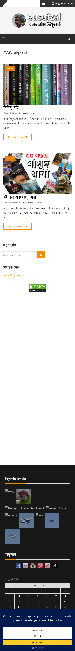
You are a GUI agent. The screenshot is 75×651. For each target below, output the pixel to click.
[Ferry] (9, 491)
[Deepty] (11, 515)
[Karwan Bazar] (56, 508)
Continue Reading (17, 136)
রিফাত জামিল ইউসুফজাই (12, 113)
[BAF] (39, 515)
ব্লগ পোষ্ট (10, 69)
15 (65, 601)
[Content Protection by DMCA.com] (37, 287)
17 (19, 606)
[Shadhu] (23, 496)
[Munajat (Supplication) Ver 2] (24, 508)
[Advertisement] (37, 336)
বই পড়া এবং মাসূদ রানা (19, 197)
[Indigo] (26, 520)
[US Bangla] (12, 536)
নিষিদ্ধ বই (10, 107)
